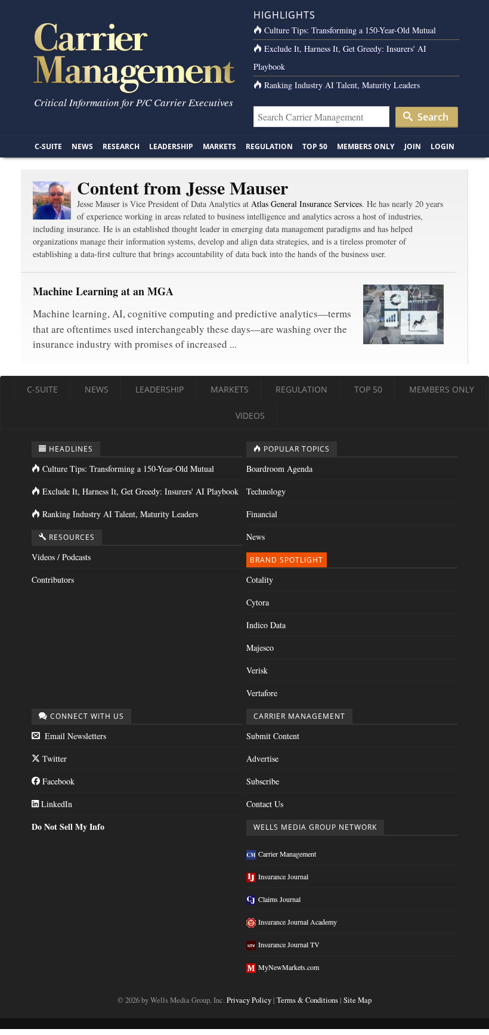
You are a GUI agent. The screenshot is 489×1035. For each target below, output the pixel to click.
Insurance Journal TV (289, 944)
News (82, 146)
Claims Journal (279, 899)
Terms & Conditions (307, 1000)
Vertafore (261, 693)
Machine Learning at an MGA (103, 291)
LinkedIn (55, 804)
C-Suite (48, 146)
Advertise (262, 758)
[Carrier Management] (133, 57)
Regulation (269, 146)
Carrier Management (287, 853)
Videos (250, 415)
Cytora (257, 602)
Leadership (171, 146)
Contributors (53, 579)
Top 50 (314, 146)
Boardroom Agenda (279, 468)
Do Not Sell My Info (68, 826)
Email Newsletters (74, 736)
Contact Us (264, 804)
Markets (219, 146)
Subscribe (262, 781)
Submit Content (272, 736)
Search (431, 116)
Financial (261, 514)
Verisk (257, 670)
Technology (266, 491)
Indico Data (266, 625)
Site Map (357, 1000)
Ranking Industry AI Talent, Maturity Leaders (342, 85)
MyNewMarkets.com (288, 967)
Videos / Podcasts (61, 557)
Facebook (57, 781)
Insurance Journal (283, 876)
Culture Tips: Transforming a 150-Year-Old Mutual (350, 30)
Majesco (260, 647)
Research (121, 146)
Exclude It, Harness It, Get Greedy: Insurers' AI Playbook (140, 491)
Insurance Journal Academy (297, 921)
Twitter (53, 758)
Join (412, 146)
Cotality (259, 579)
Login (442, 146)
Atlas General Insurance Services (306, 203)
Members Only (365, 146)
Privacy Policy (249, 1000)
